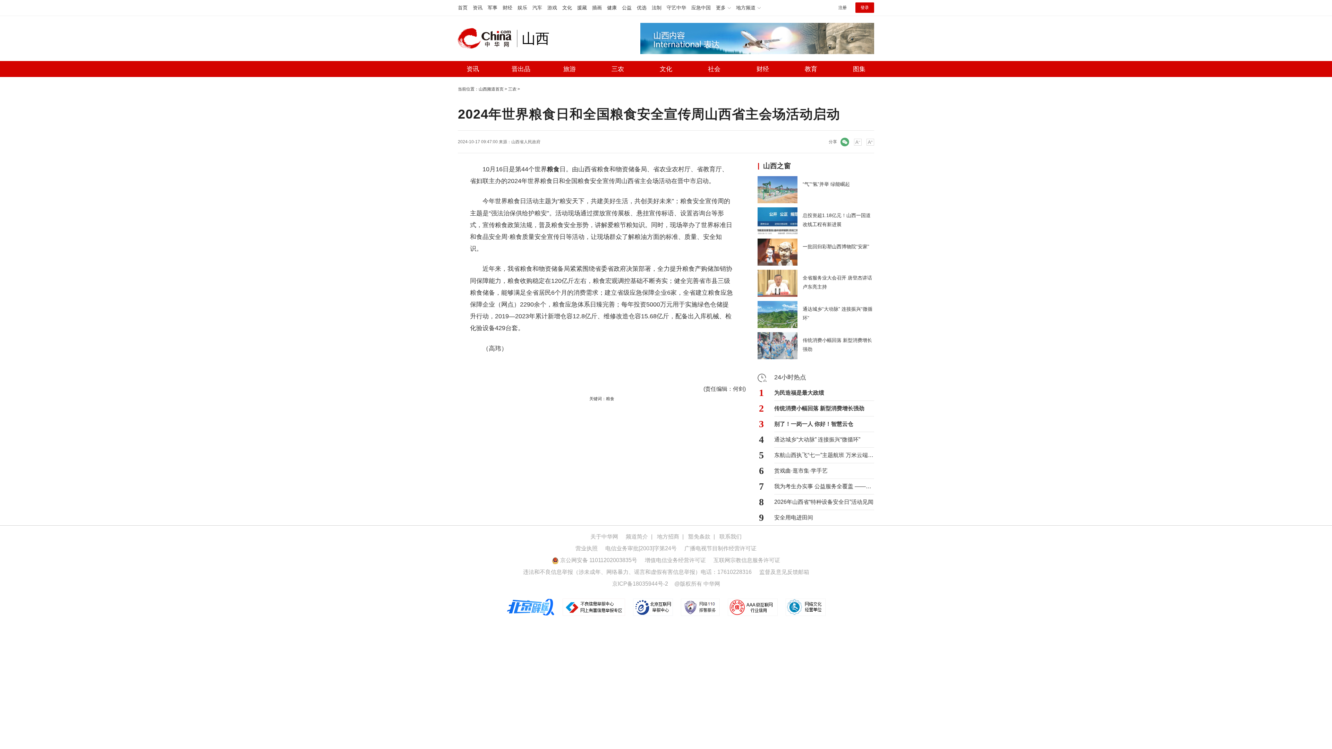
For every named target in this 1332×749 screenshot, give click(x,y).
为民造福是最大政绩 (799, 393)
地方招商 (668, 537)
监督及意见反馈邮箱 (784, 572)
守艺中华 (676, 7)
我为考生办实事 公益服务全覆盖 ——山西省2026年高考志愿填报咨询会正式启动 (824, 486)
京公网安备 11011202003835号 (598, 560)
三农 (618, 69)
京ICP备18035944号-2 (640, 584)
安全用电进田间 (793, 517)
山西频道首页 (491, 89)
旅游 (569, 69)
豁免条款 (699, 537)
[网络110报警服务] (700, 606)
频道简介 (637, 537)
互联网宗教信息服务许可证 (747, 560)
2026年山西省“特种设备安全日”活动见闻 (823, 502)
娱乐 (522, 7)
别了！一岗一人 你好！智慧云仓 (813, 424)
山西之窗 (777, 166)
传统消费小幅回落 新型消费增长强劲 (819, 408)
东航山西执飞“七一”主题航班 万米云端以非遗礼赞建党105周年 (824, 455)
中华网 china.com (487, 38)
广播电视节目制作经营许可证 (720, 548)
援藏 (582, 7)
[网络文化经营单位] (805, 606)
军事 (492, 7)
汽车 (537, 7)
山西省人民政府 (525, 141)
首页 (463, 7)
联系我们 (730, 537)
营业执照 (586, 548)
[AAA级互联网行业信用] (752, 606)
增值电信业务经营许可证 (675, 560)
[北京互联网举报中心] (653, 606)
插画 (597, 7)
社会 (714, 69)
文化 (567, 7)
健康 (612, 7)
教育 (811, 69)
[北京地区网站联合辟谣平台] (531, 606)
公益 (627, 7)
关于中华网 (604, 537)
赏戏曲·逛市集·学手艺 (801, 471)
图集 (859, 69)
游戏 (552, 7)
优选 (642, 7)
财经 (507, 7)
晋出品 (521, 69)
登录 (865, 7)
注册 (842, 7)
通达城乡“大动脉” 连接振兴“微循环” (817, 439)
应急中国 (701, 7)
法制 (656, 7)
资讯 (478, 7)
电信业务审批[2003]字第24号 (641, 548)
